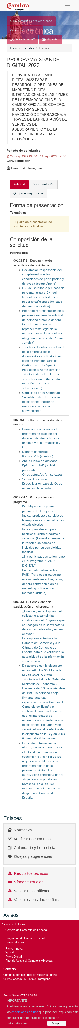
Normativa (23, 830)
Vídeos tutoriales (28, 882)
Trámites (28, 48)
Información (19, 252)
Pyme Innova (13, 948)
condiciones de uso (24, 1012)
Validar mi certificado (32, 891)
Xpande (10, 952)
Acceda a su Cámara (24, 30)
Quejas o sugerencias (28, 193)
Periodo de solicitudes (23, 150)
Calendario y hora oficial (35, 847)
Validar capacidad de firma (37, 899)
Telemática (18, 212)
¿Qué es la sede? (22, 39)
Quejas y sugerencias (33, 856)
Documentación (43, 184)
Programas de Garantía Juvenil (25, 938)
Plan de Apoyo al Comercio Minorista (28, 960)
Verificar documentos (32, 839)
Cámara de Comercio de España (26, 930)
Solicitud (19, 184)
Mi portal (51, 39)
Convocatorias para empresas (31, 20)
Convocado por (18, 160)
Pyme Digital (13, 956)
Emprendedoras (15, 942)
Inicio (13, 48)
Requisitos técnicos (31, 873)
